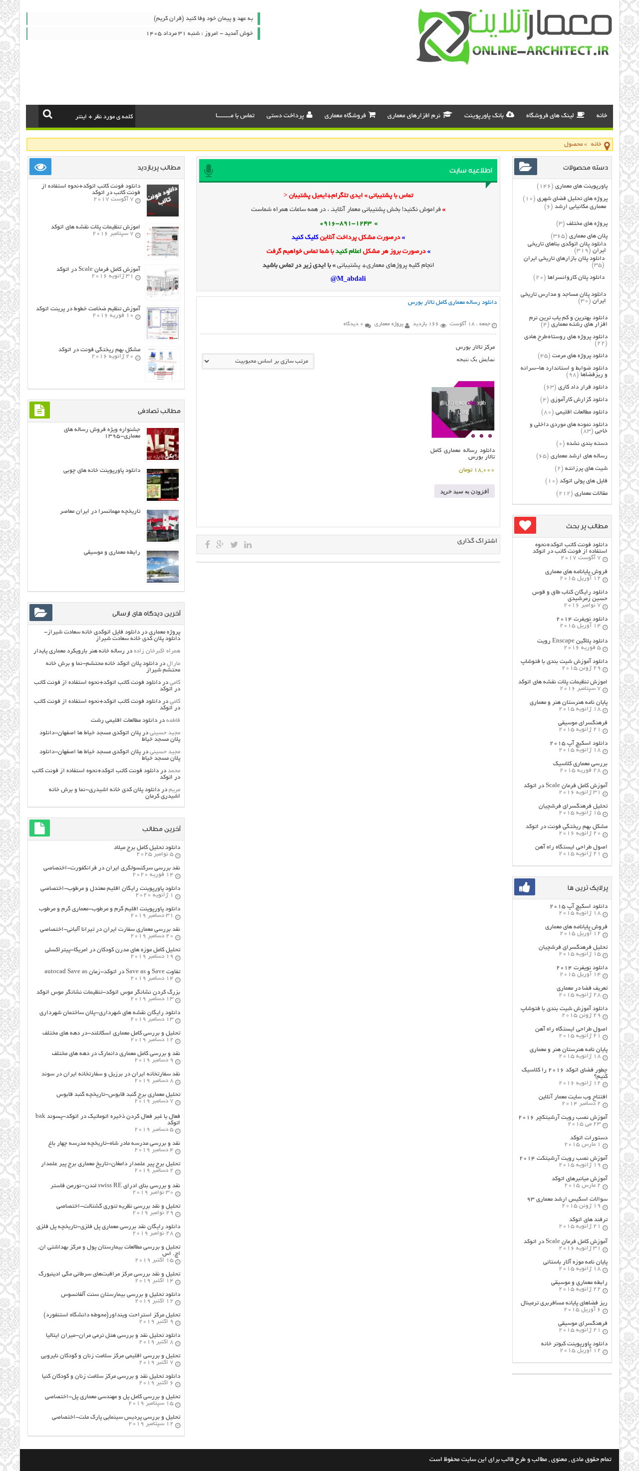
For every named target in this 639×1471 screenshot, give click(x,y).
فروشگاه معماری (345, 116)
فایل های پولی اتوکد (584, 481)
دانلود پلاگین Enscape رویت (572, 641)
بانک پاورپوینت (484, 116)
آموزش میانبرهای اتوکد (580, 1179)
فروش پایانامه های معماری (576, 572)
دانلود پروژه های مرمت (580, 356)
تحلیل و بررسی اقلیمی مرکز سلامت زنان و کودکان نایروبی (110, 1356)
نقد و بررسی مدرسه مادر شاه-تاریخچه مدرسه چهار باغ (114, 1143)
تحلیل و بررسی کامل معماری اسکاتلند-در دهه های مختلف (111, 1033)
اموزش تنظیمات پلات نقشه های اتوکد (563, 682)
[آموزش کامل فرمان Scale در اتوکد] (163, 297)
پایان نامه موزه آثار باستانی (575, 1262)
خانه (602, 116)
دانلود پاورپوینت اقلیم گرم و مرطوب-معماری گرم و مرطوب (109, 909)
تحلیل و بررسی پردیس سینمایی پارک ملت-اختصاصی (116, 1417)
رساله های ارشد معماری (579, 456)
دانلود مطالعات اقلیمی (582, 412)
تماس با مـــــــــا (235, 116)
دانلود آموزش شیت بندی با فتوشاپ (564, 661)
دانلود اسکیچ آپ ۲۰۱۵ (579, 743)
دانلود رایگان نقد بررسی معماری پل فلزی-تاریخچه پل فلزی (108, 1227)
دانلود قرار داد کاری (583, 387)
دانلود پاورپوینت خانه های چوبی (101, 470)
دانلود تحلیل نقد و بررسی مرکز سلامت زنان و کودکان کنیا (111, 1376)
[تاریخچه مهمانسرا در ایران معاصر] (163, 540)
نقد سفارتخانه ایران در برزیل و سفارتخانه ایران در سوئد (110, 1074)
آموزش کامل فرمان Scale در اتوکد (566, 786)
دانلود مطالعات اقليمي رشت (124, 720)
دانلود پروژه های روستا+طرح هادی (566, 337)
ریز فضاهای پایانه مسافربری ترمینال (564, 1303)
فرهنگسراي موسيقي (583, 723)
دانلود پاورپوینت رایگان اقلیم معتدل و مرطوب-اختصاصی (110, 888)
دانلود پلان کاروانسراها (576, 277)
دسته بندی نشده (587, 443)
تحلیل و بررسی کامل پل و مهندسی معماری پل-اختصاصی (112, 1397)
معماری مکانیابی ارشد (580, 207)
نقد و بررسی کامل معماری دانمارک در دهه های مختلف (116, 1054)
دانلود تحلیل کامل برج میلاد (147, 847)
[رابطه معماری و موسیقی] (163, 581)
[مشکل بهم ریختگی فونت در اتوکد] (163, 379)
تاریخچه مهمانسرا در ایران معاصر (100, 511)
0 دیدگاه (353, 324)
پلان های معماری (588, 236)
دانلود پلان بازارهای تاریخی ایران (564, 258)
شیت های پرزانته (586, 468)
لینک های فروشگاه (550, 116)
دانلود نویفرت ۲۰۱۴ (582, 619)
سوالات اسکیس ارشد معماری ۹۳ (567, 1199)
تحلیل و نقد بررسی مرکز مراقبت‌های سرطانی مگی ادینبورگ (109, 1274)
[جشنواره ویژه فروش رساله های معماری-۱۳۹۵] (163, 458)
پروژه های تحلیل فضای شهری (572, 199)
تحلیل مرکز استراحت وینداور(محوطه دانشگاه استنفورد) (111, 1315)
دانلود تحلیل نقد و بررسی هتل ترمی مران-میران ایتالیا (113, 1335)
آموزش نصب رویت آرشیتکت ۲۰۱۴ (563, 1158)
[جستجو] (47, 113)
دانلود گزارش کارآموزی (579, 400)
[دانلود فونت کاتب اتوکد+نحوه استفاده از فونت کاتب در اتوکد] (163, 215)
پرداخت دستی (285, 116)
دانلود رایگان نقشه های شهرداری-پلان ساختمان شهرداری (109, 1013)
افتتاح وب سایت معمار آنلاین (573, 1097)
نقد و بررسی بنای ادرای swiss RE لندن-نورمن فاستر (115, 1186)
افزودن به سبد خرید (464, 491)
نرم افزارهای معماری (413, 116)
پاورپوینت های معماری (581, 186)
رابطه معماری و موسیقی (579, 1282)
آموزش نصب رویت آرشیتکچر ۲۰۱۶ (563, 1117)
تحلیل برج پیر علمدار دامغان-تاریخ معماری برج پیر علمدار (110, 1164)
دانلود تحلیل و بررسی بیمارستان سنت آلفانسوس (120, 1294)
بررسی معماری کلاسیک (580, 764)
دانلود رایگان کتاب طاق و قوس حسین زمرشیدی (570, 595)
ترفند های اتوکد (588, 1220)
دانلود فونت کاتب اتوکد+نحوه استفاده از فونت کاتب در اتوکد (570, 548)
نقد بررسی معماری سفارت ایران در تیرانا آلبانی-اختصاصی (110, 929)
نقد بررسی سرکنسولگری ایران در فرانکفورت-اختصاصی (111, 868)
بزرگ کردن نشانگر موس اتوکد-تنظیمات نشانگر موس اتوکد (108, 992)
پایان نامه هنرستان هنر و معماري (569, 702)
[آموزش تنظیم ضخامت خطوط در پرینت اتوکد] (163, 338)
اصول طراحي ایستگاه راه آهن (571, 847)
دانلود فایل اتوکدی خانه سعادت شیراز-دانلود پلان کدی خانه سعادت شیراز (112, 635)
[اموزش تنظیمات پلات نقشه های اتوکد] (163, 256)
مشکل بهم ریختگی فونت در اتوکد (567, 827)
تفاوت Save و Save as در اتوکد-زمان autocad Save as (112, 972)
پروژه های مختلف (587, 223)
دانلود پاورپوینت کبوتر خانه (574, 1344)
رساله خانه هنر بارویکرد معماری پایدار (79, 651)
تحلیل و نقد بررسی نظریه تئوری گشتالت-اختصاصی (118, 1206)
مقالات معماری (591, 493)
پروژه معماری (164, 632)
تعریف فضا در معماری (582, 988)
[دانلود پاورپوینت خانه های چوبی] (163, 499)
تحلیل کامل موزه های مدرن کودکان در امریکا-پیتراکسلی (112, 950)
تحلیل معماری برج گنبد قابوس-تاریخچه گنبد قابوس (118, 1094)
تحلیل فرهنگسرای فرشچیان (573, 806)
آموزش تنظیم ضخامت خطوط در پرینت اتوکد (88, 309)
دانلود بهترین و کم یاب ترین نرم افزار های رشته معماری (568, 321)
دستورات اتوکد (589, 1138)
